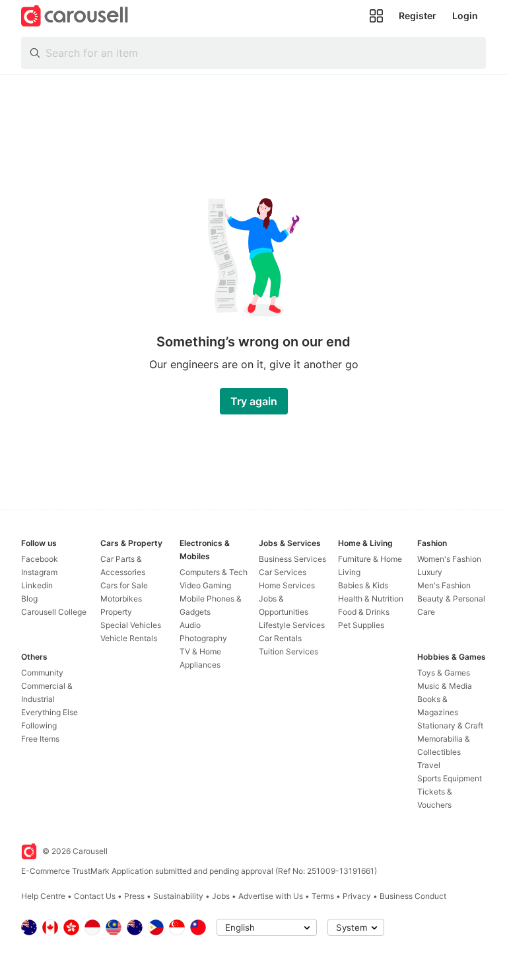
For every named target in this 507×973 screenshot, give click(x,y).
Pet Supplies (361, 625)
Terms (323, 896)
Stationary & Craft (450, 725)
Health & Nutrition (370, 598)
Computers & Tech (214, 572)
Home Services (287, 585)
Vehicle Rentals (128, 638)
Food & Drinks (363, 612)
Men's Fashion (444, 585)
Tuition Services (288, 651)
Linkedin (37, 585)
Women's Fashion (449, 559)
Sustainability (178, 896)
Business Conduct (413, 896)
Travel (428, 765)
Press (134, 896)
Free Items (40, 739)
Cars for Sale (124, 585)
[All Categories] (376, 16)
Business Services (292, 559)
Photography (203, 638)
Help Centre (43, 896)
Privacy (357, 896)
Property (116, 612)
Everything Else (49, 712)
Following (39, 725)
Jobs (221, 896)
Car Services (282, 572)
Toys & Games (443, 673)
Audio (190, 625)
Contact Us (95, 896)
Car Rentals (280, 638)
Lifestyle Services (292, 625)
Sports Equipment (449, 778)
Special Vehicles (130, 625)
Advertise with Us (270, 896)
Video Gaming (205, 585)
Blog (29, 598)
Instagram (39, 572)
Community (42, 673)
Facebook (39, 559)
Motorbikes (121, 598)
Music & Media (444, 686)
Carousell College (53, 612)
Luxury (429, 572)
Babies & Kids (363, 585)
